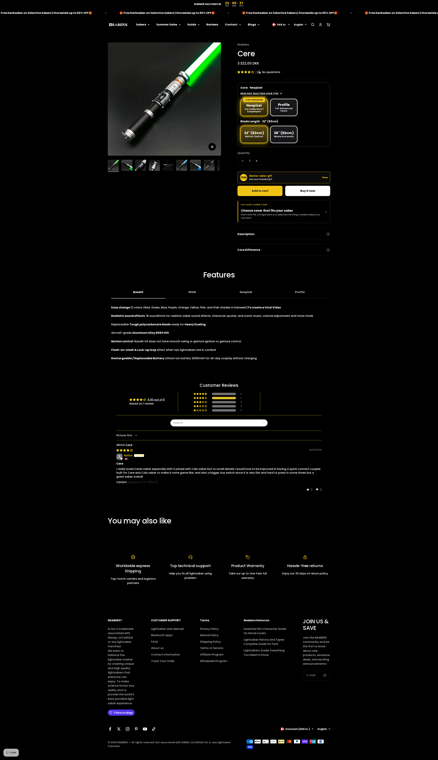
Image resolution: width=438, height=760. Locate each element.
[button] (246, 72)
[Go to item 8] (209, 166)
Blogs (252, 25)
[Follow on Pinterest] (136, 729)
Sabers (141, 25)
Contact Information (165, 655)
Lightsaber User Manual (167, 629)
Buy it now (307, 191)
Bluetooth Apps (162, 635)
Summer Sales (166, 25)
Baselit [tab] (138, 292)
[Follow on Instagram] (127, 729)
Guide (191, 25)
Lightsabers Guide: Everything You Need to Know (264, 652)
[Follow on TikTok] (153, 729)
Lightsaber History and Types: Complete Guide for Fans (264, 642)
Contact (231, 25)
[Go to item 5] (168, 166)
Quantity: (243, 153)
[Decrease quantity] (243, 161)
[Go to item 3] (140, 166)
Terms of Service (211, 648)
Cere (129, 445)
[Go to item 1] (113, 166)
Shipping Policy (210, 642)
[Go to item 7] (195, 166)
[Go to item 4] (154, 166)
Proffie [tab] (300, 292)
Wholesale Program (213, 661)
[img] (124, 450)
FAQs (154, 642)
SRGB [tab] (192, 292)
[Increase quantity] (257, 161)
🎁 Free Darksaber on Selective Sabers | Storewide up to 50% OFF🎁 (142, 13)
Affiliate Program (211, 655)
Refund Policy (209, 635)
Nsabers (243, 45)
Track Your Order (163, 661)
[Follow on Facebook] (110, 729)
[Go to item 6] (181, 166)
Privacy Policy (209, 629)
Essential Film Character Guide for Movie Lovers (265, 631)
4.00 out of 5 (156, 400)
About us (157, 648)
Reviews (212, 25)
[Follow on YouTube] (145, 729)
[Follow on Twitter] (119, 729)
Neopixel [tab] (246, 292)
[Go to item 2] (126, 166)
